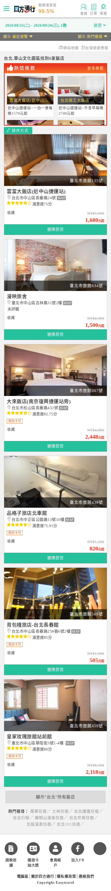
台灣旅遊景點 (96, 48)
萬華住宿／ (40, 811)
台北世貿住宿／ (83, 818)
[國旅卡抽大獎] (33, 848)
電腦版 (22, 876)
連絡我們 (86, 876)
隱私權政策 (66, 876)
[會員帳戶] (55, 848)
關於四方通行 (42, 876)
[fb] (77, 848)
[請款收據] (11, 848)
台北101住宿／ (70, 824)
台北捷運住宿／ (88, 811)
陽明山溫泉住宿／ (51, 818)
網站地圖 (71, 48)
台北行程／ (23, 818)
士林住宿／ (62, 811)
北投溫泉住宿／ (41, 824)
